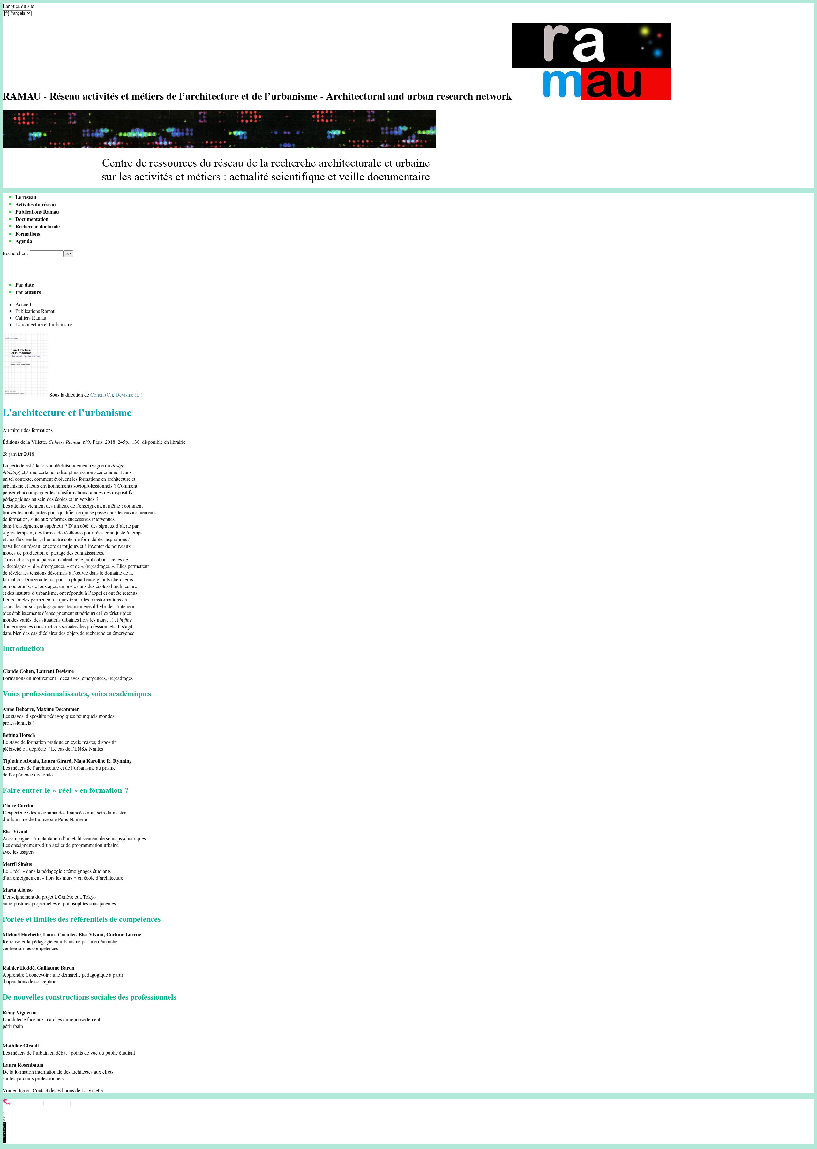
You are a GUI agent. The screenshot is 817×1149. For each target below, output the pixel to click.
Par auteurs (28, 292)
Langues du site (18, 6)
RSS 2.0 (81, 1103)
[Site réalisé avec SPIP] (7, 1103)
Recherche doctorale (37, 226)
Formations (27, 233)
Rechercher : (15, 253)
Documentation (32, 219)
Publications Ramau (37, 211)
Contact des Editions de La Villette (68, 1090)
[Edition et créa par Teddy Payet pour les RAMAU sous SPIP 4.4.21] (4, 1140)
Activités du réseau (35, 204)
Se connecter (28, 1103)
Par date (24, 284)
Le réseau (25, 196)
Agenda (23, 241)
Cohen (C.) (101, 394)
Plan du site (56, 1103)
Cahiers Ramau (28, 269)
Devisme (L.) (129, 394)
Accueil (23, 304)
